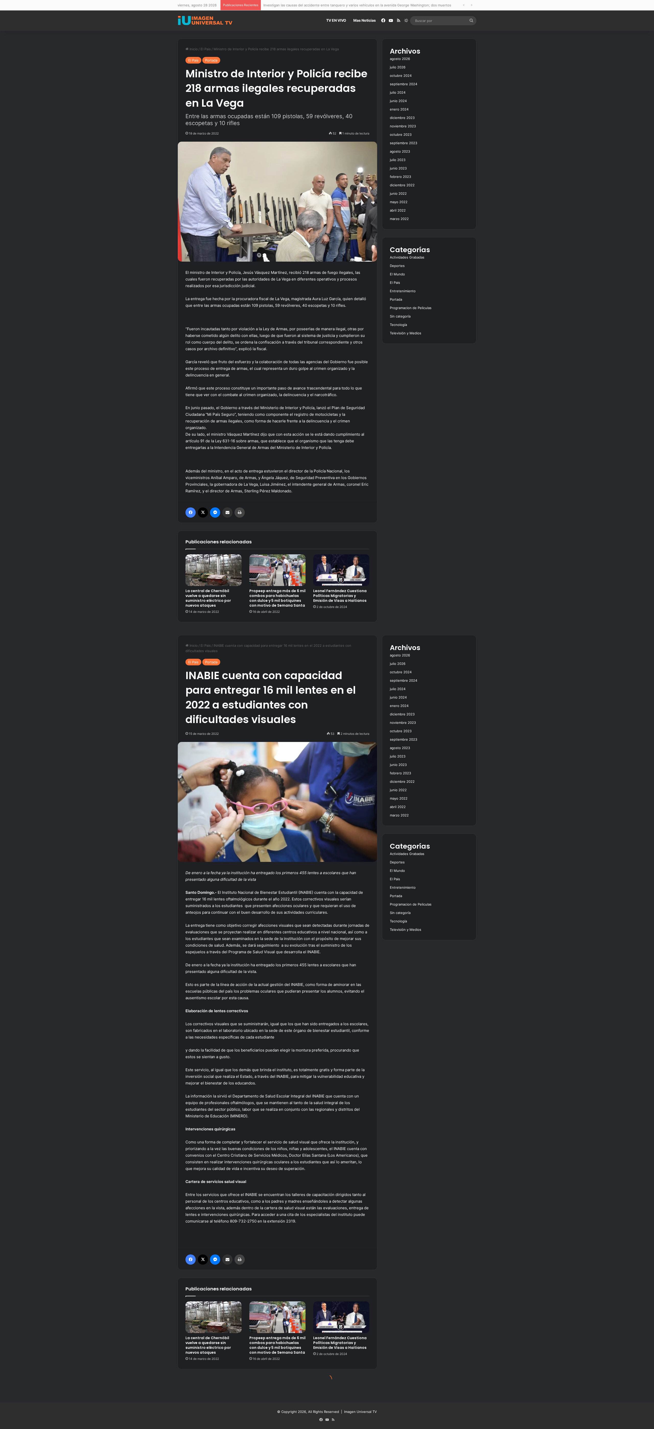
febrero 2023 (400, 177)
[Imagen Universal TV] (205, 21)
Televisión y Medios (405, 333)
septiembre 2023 (403, 143)
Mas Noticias (364, 20)
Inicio (193, 49)
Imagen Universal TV (360, 1412)
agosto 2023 (400, 151)
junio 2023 (398, 168)
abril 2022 (398, 210)
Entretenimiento (403, 291)
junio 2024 (398, 101)
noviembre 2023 (403, 126)
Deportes (397, 266)
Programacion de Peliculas (410, 308)
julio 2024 (397, 92)
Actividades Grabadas (407, 257)
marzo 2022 (399, 219)
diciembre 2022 (402, 185)
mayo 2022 (398, 202)
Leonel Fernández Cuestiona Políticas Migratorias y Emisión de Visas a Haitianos (340, 595)
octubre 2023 (401, 134)
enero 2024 (399, 109)
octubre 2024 (401, 76)
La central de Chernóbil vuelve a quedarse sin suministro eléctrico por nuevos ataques (208, 598)
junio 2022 (398, 193)
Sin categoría (400, 316)
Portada (211, 60)
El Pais (206, 49)
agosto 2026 (400, 59)
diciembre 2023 (402, 118)
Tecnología (398, 325)
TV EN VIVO (336, 20)
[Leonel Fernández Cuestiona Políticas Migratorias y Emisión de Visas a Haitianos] (341, 570)
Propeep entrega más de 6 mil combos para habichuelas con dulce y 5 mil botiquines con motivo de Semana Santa (277, 598)
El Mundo (397, 274)
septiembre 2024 (403, 84)
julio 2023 (397, 160)
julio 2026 (397, 67)
